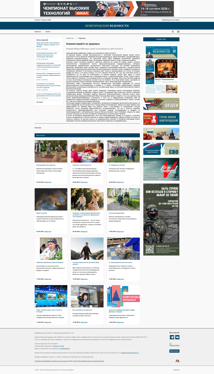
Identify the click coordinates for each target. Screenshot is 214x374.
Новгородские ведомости (130, 353)
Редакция (176, 370)
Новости (38, 32)
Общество (70, 38)
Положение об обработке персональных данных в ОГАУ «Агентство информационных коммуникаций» (69, 361)
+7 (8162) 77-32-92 (58, 346)
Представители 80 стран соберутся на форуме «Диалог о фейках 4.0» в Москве (48, 44)
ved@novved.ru (65, 348)
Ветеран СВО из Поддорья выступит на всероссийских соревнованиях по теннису (48, 75)
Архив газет (161, 39)
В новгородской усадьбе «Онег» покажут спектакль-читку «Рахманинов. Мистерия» (46, 55)
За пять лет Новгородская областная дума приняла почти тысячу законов (48, 95)
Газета (47, 32)
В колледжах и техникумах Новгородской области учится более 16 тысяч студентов (48, 85)
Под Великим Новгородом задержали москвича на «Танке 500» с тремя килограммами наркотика (48, 65)
